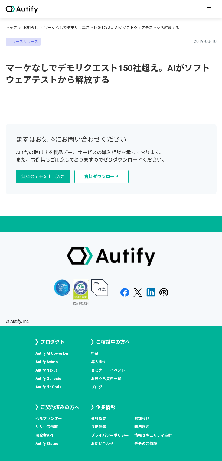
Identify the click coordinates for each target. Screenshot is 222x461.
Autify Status (46, 443)
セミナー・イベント (108, 370)
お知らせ (30, 27)
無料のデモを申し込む (43, 176)
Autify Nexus (46, 370)
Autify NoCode (48, 387)
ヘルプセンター (48, 418)
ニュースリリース (23, 42)
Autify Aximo (46, 362)
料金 (95, 353)
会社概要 (98, 418)
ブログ (96, 387)
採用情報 (98, 427)
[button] (209, 9)
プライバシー (110, 435)
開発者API (44, 435)
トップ (11, 27)
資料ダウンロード (101, 176)
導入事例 (98, 362)
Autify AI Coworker (52, 353)
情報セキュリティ (153, 435)
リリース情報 (46, 427)
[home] (21, 9)
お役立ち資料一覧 (106, 378)
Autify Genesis (48, 378)
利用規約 (141, 427)
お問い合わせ (102, 443)
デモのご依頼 (145, 443)
